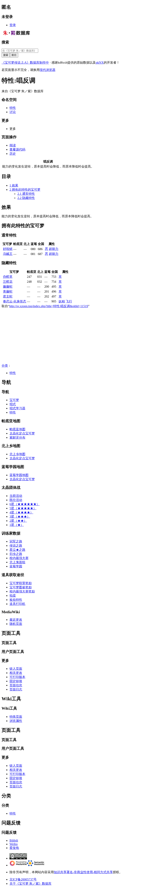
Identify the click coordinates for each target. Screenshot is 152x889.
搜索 (5, 42)
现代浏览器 (47, 70)
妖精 (62, 301)
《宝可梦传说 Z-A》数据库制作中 (25, 62)
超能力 (53, 249)
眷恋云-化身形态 (14, 301)
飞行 (69, 301)
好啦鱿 (7, 249)
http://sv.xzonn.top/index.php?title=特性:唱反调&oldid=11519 (48, 306)
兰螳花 (7, 281)
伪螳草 (7, 276)
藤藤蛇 (7, 286)
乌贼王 (7, 253)
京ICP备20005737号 (23, 879)
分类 (5, 365)
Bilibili (14, 840)
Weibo (14, 844)
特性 (13, 373)
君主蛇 (7, 296)
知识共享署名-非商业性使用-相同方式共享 (83, 872)
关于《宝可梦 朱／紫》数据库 (30, 883)
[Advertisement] (76, 336)
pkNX (100, 62)
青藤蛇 (7, 291)
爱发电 (14, 847)
